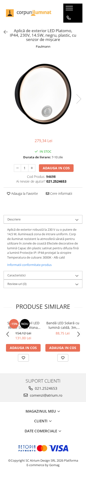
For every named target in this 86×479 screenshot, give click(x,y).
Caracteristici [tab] (16, 275)
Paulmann (43, 46)
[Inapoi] (3, 32)
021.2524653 (45, 388)
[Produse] (70, 9)
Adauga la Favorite (24, 193)
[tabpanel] (43, 94)
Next (78, 99)
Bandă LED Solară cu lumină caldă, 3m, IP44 (62, 325)
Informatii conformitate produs (29, 265)
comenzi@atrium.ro (45, 395)
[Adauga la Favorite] (23, 358)
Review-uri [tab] (17, 284)
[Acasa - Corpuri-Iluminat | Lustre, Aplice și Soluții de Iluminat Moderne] (30, 13)
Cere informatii (60, 193)
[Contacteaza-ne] (68, 18)
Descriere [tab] (14, 219)
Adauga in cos (56, 168)
